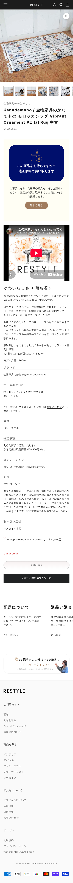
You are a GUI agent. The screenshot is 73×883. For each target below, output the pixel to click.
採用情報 (9, 812)
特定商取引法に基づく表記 (19, 852)
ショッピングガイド (15, 726)
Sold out (36, 565)
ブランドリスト (12, 766)
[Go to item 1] (8, 91)
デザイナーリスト (14, 772)
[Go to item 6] (65, 91)
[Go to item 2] (20, 91)
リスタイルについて (15, 800)
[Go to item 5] (54, 91)
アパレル (9, 760)
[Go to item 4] (42, 91)
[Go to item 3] (31, 91)
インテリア (10, 754)
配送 (6, 714)
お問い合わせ (54, 407)
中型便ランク (12, 484)
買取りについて (12, 732)
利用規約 (9, 840)
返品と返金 (10, 720)
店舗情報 (9, 806)
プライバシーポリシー (16, 846)
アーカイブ (10, 777)
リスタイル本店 (12, 528)
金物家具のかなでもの (17, 103)
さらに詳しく (11, 635)
